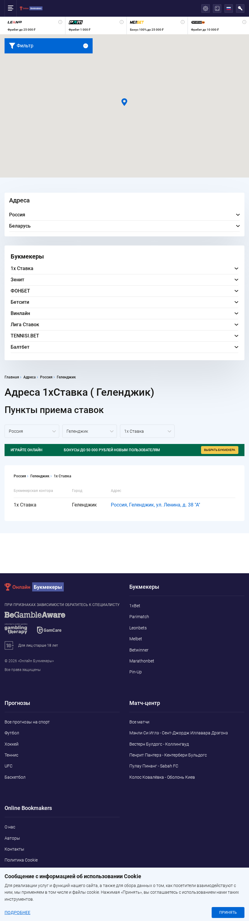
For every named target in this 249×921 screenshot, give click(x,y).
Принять (228, 912)
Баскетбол (15, 777)
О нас (10, 826)
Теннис (11, 755)
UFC (8, 766)
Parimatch (139, 616)
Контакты (14, 849)
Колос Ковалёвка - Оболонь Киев (162, 777)
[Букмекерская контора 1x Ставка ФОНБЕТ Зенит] (147, 431)
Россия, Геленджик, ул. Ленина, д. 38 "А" (155, 505)
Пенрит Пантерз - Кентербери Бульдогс (168, 755)
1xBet (134, 605)
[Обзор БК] (35, 25)
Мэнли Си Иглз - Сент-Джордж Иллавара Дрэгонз (178, 732)
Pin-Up (135, 671)
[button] (124, 102)
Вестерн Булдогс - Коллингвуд (159, 744)
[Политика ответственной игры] (42, 626)
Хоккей (12, 744)
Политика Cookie (21, 860)
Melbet (135, 638)
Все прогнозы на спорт (27, 722)
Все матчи (139, 722)
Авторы (12, 838)
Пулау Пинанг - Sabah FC (153, 766)
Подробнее (17, 912)
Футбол (12, 732)
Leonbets (138, 627)
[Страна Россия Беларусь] (32, 431)
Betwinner (138, 650)
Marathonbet (141, 661)
